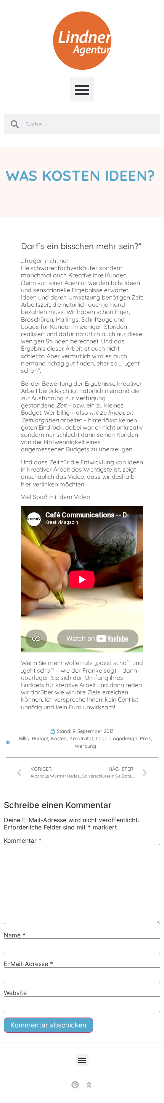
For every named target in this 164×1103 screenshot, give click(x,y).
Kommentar (23, 840)
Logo (102, 738)
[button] (82, 89)
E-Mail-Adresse (28, 964)
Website (15, 993)
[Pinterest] (75, 1085)
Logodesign (123, 738)
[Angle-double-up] (89, 1085)
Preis (145, 738)
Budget (40, 738)
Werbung (85, 746)
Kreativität (81, 738)
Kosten (59, 738)
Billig (24, 738)
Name (15, 935)
